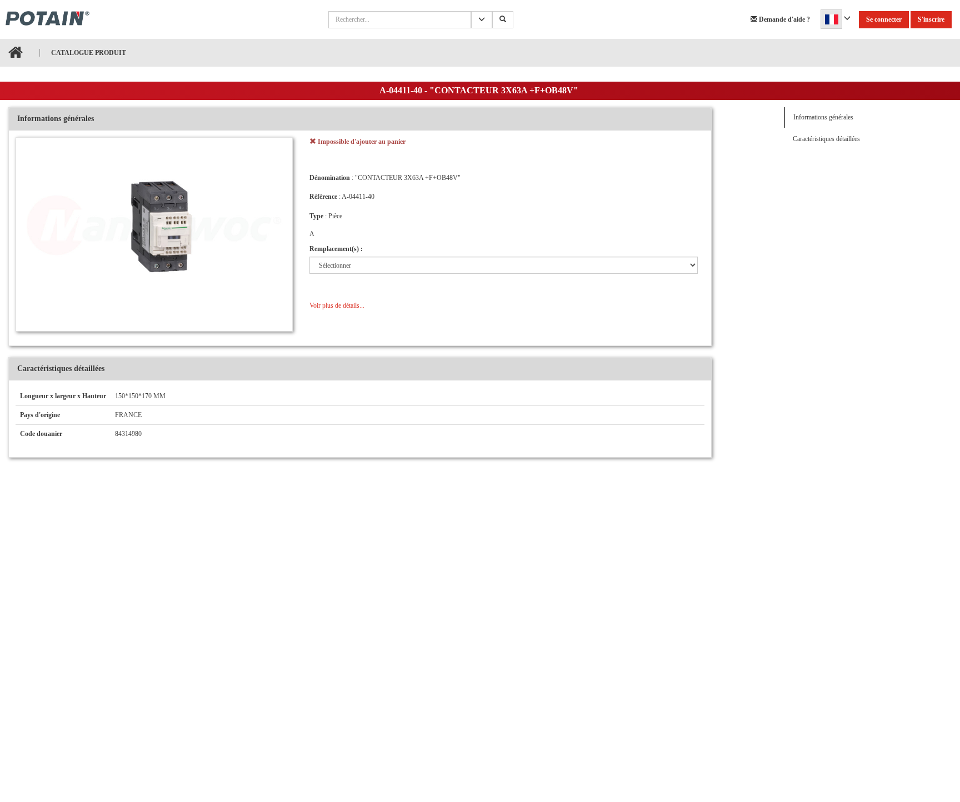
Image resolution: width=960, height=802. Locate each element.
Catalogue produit (88, 53)
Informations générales (823, 117)
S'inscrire (931, 19)
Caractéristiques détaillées (826, 139)
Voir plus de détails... (336, 305)
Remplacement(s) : (336, 249)
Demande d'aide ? (783, 19)
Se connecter (884, 19)
